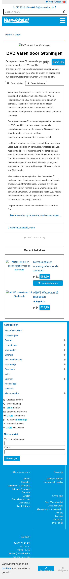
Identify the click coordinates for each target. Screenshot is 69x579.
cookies (6, 568)
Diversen (9, 379)
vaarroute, (24, 228)
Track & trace (23, 506)
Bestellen (25, 482)
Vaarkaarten (10, 350)
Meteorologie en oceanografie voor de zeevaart (45, 266)
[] (57, 523)
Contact (26, 478)
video (32, 228)
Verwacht (9, 388)
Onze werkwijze (55, 505)
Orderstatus (24, 502)
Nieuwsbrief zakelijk (53, 482)
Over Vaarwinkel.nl (54, 502)
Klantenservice (12, 393)
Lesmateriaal (11, 345)
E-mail (7, 447)
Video (18, 34)
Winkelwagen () (57, 2)
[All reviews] (39, 301)
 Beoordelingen (36, 83)
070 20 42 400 (22, 7)
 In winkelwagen (48, 283)
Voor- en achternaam (14, 439)
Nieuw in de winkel (13, 331)
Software (9, 355)
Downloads (10, 369)
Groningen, (13, 228)
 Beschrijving (15, 83)
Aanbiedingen (11, 335)
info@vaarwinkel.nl (43, 7)
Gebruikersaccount (21, 499)
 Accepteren (46, 569)
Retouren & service (21, 489)
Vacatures (58, 519)
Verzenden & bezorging (19, 485)
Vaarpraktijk (10, 364)
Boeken (8, 340)
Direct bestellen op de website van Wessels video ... (35, 215)
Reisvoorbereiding (13, 360)
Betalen (26, 496)
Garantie (26, 492)
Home (8, 34)
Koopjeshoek (11, 384)
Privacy (59, 512)
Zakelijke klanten (55, 478)
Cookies (59, 516)
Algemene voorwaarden (51, 509)
